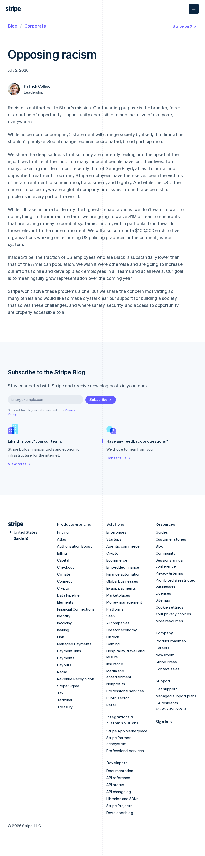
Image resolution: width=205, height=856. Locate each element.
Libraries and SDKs (122, 798)
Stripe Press (166, 661)
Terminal (64, 699)
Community (166, 553)
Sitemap (163, 600)
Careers (163, 647)
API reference (118, 777)
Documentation (120, 770)
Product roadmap (171, 640)
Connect (64, 581)
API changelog (118, 791)
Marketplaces (118, 595)
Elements (65, 602)
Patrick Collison (38, 86)
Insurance (114, 663)
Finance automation (123, 574)
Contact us (116, 457)
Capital (63, 560)
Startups (114, 539)
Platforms (115, 609)
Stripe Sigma (68, 685)
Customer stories (171, 539)
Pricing (63, 532)
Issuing (63, 629)
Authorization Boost (74, 546)
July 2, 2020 (18, 70)
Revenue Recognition (75, 678)
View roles (17, 463)
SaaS (110, 615)
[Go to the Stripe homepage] (14, 524)
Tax (60, 692)
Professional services (125, 690)
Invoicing (64, 622)
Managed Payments (74, 643)
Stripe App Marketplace (127, 730)
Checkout (65, 567)
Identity (64, 615)
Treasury (65, 706)
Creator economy (121, 629)
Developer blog (119, 812)
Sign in (162, 721)
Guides (162, 532)
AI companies (118, 622)
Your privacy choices (173, 613)
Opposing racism (52, 53)
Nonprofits (115, 683)
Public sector (117, 697)
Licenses (164, 593)
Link (60, 636)
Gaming (113, 643)
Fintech (112, 636)
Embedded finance (122, 567)
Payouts (64, 664)
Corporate (35, 26)
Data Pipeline (68, 595)
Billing (62, 553)
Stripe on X (182, 26)
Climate (63, 574)
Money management (124, 602)
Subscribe (99, 399)
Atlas (61, 539)
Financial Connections (76, 609)
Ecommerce (117, 560)
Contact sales (168, 668)
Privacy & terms (169, 573)
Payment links (69, 650)
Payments (66, 657)
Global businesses (122, 581)
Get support (166, 688)
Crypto (63, 588)
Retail (111, 704)
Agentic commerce (123, 546)
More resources (169, 620)
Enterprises (116, 532)
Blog (13, 26)
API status (115, 784)
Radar (62, 671)
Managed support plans (176, 695)
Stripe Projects (119, 805)
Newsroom (165, 654)
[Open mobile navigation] (194, 9)
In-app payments (121, 588)
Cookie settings (170, 607)
